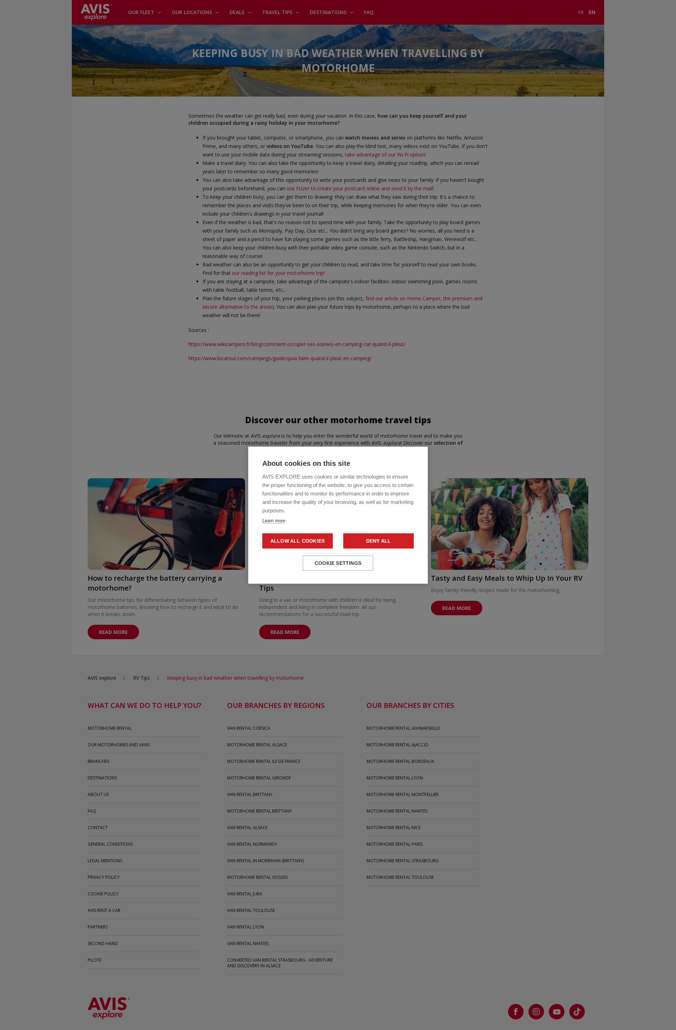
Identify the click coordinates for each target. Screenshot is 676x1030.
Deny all (378, 540)
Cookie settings (338, 563)
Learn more (273, 520)
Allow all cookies (297, 540)
